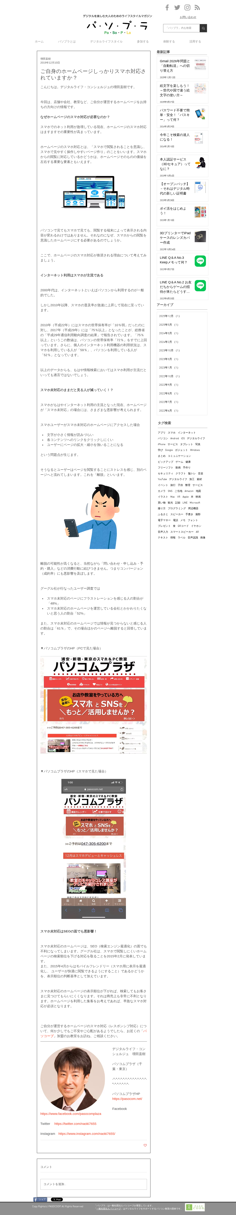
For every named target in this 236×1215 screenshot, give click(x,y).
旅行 (173, 485)
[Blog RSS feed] (197, 7)
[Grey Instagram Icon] (187, 7)
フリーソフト (165, 467)
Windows (195, 450)
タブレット (186, 444)
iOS (183, 438)
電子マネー (164, 520)
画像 (202, 537)
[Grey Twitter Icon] (177, 7)
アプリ (162, 432)
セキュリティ (165, 473)
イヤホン (196, 526)
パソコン (163, 438)
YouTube (162, 479)
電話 (175, 520)
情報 (173, 537)
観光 (170, 502)
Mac (172, 497)
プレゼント (164, 526)
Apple (186, 497)
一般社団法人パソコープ (108, 1208)
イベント (163, 485)
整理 (187, 485)
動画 (178, 467)
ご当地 (178, 491)
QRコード (183, 526)
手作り (187, 467)
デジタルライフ (196, 438)
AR (197, 532)
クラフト (181, 473)
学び (160, 450)
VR (178, 497)
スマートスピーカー (182, 532)
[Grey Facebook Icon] (167, 7)
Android (174, 438)
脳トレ (192, 473)
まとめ (162, 456)
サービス (173, 444)
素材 (199, 479)
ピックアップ (165, 462)
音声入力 (163, 532)
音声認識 (193, 537)
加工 (192, 479)
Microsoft (195, 502)
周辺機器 (193, 508)
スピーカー (176, 514)
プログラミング (177, 508)
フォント (193, 520)
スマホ (172, 432)
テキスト (163, 537)
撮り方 (162, 508)
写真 (197, 444)
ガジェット (181, 450)
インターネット (187, 432)
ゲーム (179, 462)
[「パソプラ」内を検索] (203, 28)
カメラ (162, 491)
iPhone (161, 444)
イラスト (163, 497)
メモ (182, 520)
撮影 (198, 514)
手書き (189, 514)
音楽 (200, 473)
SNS (170, 491)
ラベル (181, 537)
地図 (198, 491)
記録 (177, 502)
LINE (185, 502)
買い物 (162, 502)
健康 (188, 462)
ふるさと (163, 514)
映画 (198, 497)
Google (169, 450)
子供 (180, 485)
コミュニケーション (179, 456)
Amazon (189, 491)
